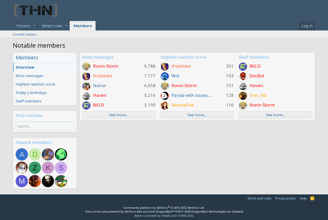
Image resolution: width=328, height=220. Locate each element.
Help (303, 198)
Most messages (29, 75)
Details (237, 211)
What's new (52, 25)
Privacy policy (285, 198)
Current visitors (24, 34)
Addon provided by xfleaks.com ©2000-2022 (164, 215)
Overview (25, 67)
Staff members (29, 100)
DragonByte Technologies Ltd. (211, 211)
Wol (175, 76)
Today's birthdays (31, 92)
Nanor (99, 85)
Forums (23, 25)
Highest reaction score (35, 84)
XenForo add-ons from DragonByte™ (149, 211)
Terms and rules (259, 198)
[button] (34, 25)
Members (83, 25)
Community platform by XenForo (164, 207)
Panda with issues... (191, 95)
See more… (119, 114)
